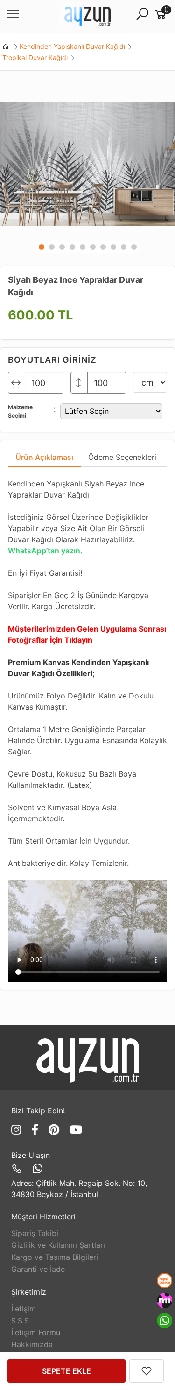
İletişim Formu (35, 1332)
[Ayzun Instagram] (17, 1130)
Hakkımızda (32, 1344)
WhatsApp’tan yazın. (45, 550)
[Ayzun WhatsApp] (37, 1169)
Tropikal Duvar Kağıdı (35, 57)
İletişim (23, 1308)
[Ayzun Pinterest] (56, 1130)
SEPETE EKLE (66, 1371)
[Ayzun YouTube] (76, 1130)
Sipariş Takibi (34, 1233)
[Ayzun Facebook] (36, 1130)
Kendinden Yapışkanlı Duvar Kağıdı (72, 46)
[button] (41, 247)
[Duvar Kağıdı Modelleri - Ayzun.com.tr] (87, 17)
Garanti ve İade (38, 1269)
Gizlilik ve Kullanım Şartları (58, 1245)
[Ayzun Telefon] (18, 1169)
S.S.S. (21, 1320)
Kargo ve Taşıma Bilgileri (54, 1257)
